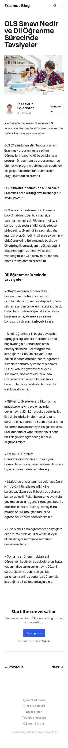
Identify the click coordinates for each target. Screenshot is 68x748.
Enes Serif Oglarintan (26, 106)
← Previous (14, 667)
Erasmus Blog (17, 6)
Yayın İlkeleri (34, 712)
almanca (56, 109)
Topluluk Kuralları (34, 717)
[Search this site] (55, 5)
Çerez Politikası (34, 700)
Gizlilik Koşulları (34, 706)
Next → (57, 667)
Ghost (54, 732)
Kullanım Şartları (34, 723)
